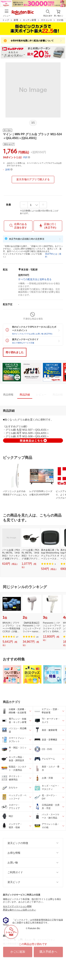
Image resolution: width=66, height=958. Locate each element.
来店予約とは (51, 254)
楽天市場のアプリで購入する (33, 179)
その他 (60, 20)
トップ (5, 20)
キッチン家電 (29, 20)
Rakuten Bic (23, 12)
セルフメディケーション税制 (17, 906)
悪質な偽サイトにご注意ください (19, 910)
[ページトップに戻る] (61, 946)
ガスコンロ (46, 20)
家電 (16, 20)
